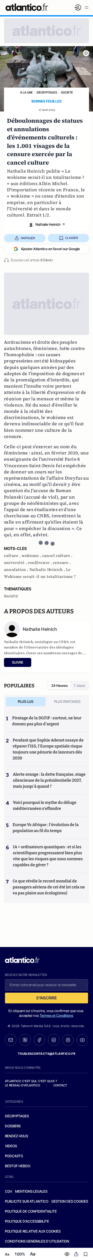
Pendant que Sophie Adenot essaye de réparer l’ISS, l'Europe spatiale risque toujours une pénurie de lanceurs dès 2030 (48, 749)
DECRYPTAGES (17, 1116)
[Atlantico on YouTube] (82, 1040)
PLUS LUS (25, 701)
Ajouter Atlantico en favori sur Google (50, 249)
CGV (8, 1191)
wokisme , (32, 555)
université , (16, 562)
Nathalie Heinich (48, 224)
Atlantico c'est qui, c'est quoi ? (31, 1081)
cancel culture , (57, 555)
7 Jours (79, 685)
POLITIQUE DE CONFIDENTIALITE (31, 1211)
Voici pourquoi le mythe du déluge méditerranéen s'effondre (44, 805)
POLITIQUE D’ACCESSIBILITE (27, 1221)
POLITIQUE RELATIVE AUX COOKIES (33, 1231)
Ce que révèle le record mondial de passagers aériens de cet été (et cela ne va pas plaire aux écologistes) (49, 887)
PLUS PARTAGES (67, 701)
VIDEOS (11, 1146)
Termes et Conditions (56, 1015)
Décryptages (47, 92)
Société (67, 92)
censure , (62, 562)
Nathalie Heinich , (47, 569)
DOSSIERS (13, 1126)
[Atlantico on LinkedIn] (54, 1040)
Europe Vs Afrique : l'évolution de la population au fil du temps (46, 827)
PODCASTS (14, 1156)
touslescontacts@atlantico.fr (46, 1053)
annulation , (16, 569)
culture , (13, 555)
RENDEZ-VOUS (16, 1136)
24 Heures (59, 685)
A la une (26, 92)
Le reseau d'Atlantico (22, 1085)
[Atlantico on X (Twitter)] (25, 1040)
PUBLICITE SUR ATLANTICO (26, 1201)
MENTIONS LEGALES (31, 1191)
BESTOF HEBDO (17, 1166)
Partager (28, 238)
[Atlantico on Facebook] (39, 1040)
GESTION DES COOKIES (69, 1201)
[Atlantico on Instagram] (68, 1040)
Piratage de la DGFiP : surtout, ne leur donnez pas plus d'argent (46, 721)
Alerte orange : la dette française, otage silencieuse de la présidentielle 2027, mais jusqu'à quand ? (49, 780)
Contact (60, 1085)
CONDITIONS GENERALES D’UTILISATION (37, 1241)
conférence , (40, 562)
